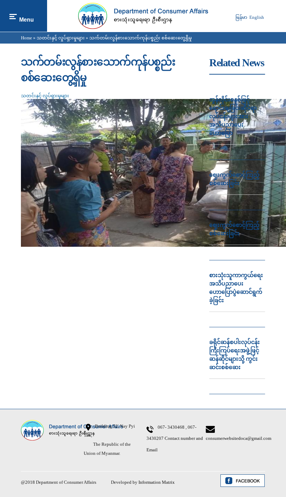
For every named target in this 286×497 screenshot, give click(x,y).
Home (26, 37)
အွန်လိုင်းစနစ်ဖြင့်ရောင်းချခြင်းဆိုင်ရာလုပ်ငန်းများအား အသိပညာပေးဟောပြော (233, 116)
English (256, 17)
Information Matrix (156, 482)
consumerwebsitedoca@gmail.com (238, 438)
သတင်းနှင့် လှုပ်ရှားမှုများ (61, 37)
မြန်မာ (241, 17)
